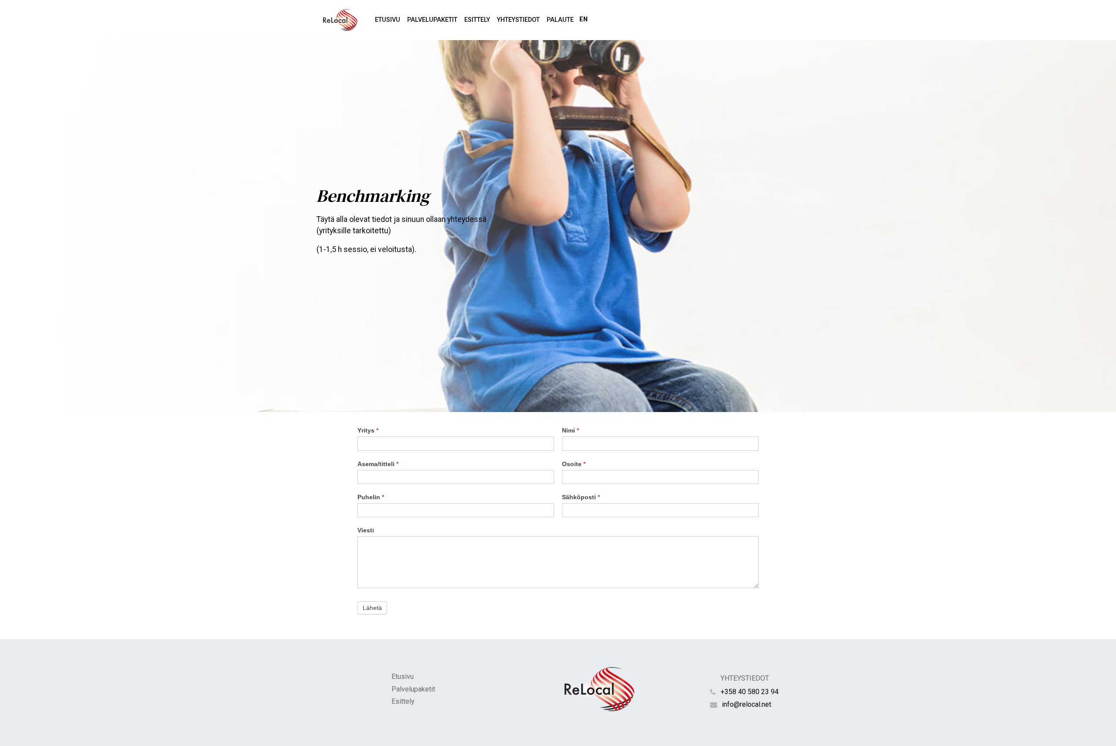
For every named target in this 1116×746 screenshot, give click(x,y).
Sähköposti (581, 497)
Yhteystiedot (518, 20)
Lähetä (372, 607)
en (583, 19)
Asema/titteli (377, 463)
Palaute (560, 20)
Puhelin (370, 497)
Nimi (570, 430)
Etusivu (387, 20)
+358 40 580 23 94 (750, 692)
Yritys (367, 430)
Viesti (365, 530)
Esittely (477, 20)
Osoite (573, 463)
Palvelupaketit (432, 20)
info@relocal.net (746, 704)
